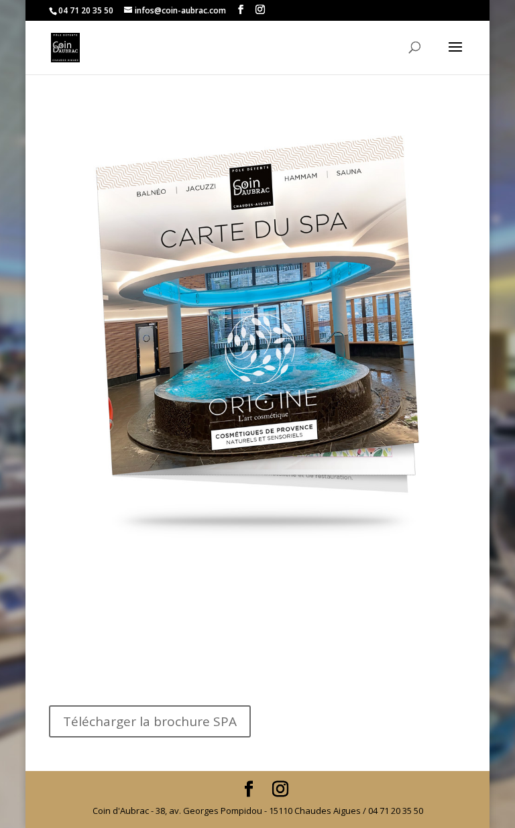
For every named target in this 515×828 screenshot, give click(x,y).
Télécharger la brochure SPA (150, 721)
